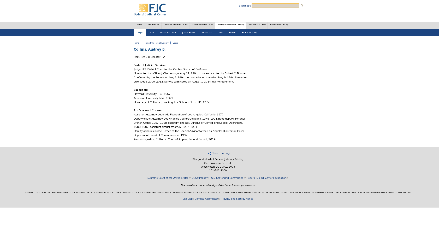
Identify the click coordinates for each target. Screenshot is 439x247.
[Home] (150, 14)
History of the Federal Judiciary (231, 24)
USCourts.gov (201, 177)
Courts (151, 32)
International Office (257, 24)
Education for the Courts (202, 24)
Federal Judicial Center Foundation (267, 177)
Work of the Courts (168, 32)
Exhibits (232, 32)
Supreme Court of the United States (169, 177)
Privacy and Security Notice (237, 198)
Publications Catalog (279, 24)
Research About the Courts (176, 24)
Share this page (221, 153)
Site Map (188, 198)
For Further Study (249, 32)
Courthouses (206, 32)
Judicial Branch (188, 32)
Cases (220, 32)
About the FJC (154, 24)
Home (139, 24)
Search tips (245, 5)
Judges (140, 32)
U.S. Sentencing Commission (228, 177)
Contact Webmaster (207, 198)
